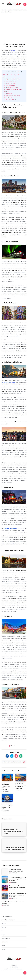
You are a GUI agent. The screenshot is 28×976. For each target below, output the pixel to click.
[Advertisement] (14, 29)
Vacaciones (5, 942)
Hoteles (4, 923)
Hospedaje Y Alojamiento (8, 920)
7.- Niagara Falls (8, 93)
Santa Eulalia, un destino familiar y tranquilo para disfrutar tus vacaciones (17, 895)
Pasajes (4, 931)
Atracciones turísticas (7, 916)
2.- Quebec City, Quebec (10, 81)
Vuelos (3, 949)
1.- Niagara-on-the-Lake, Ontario (12, 79)
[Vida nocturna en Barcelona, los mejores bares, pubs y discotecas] (5, 888)
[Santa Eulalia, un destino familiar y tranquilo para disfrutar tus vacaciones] (5, 896)
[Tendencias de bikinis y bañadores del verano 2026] (5, 872)
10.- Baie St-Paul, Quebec (10, 100)
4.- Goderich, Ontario (9, 85)
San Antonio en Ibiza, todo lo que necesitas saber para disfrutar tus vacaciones (17, 879)
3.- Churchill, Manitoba (9, 83)
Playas (3, 934)
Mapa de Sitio (14, 967)
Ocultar (19, 71)
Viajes (3, 945)
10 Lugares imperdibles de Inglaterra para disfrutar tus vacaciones (6, 786)
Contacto (14, 965)
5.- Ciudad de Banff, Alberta (11, 87)
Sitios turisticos (15, 746)
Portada (4, 10)
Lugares (4, 927)
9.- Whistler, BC (8, 98)
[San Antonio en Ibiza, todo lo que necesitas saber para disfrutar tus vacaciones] (5, 879)
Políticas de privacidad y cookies (14, 969)
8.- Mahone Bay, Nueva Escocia (12, 95)
